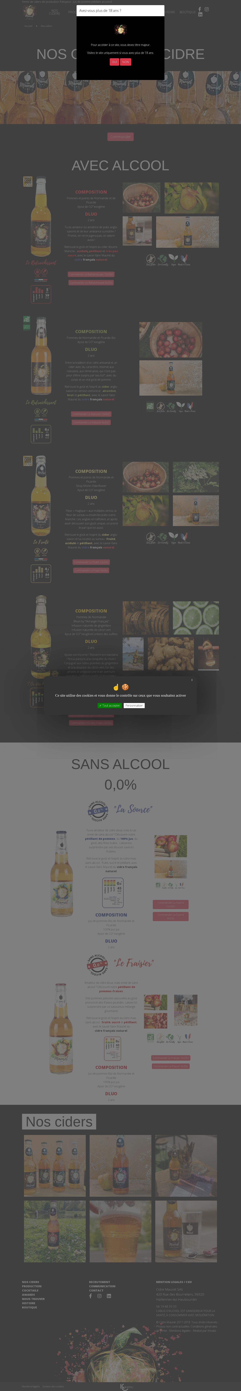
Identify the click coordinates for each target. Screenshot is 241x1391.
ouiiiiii (82, 71)
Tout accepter (111, 705)
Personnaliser (134, 705)
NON (125, 62)
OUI (114, 62)
